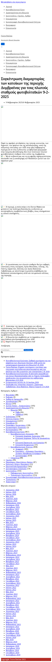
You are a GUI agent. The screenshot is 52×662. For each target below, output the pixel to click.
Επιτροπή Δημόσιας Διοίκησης (27, 436)
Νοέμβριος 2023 (12, 561)
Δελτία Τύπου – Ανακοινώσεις (18, 406)
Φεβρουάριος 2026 (13, 503)
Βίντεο (8, 404)
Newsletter (10, 395)
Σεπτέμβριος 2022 (13, 583)
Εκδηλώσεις (11, 417)
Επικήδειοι (10, 423)
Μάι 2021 (10, 618)
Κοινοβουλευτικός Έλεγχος (22, 447)
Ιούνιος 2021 (11, 616)
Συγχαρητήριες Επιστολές (16, 469)
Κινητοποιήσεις (12, 430)
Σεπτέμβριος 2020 (13, 635)
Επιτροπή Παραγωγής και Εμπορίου (29, 443)
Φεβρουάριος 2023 (13, 572)
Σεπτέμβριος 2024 (13, 540)
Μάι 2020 (10, 640)
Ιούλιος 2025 (11, 518)
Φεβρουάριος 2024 (13, 555)
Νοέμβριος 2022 (12, 579)
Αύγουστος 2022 (12, 585)
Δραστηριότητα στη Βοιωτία (17, 13)
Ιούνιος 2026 (11, 494)
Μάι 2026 (10, 496)
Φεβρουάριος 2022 (13, 598)
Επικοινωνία (11, 28)
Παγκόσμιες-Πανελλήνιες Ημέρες (19, 462)
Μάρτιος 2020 (11, 642)
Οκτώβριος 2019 (12, 653)
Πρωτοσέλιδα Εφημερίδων (16, 466)
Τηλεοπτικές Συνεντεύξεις (21, 475)
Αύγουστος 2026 (12, 490)
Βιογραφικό (10, 25)
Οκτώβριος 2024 (12, 538)
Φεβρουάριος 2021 (13, 624)
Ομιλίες (9, 460)
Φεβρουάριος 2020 (13, 644)
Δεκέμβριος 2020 (13, 629)
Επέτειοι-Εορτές (12, 419)
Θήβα (17, 412)
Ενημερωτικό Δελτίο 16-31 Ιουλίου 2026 (22, 382)
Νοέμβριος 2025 (12, 509)
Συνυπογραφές (21, 456)
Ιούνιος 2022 (11, 590)
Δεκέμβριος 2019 (13, 648)
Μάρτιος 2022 (11, 596)
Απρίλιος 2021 (12, 620)
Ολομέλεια (15, 458)
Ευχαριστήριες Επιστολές (16, 427)
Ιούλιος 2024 (11, 544)
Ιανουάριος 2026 (12, 505)
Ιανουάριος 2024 (12, 557)
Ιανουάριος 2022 (12, 601)
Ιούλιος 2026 (11, 492)
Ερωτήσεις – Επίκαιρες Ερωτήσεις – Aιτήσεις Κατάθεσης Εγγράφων (30, 452)
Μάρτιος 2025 (11, 527)
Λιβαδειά (19, 414)
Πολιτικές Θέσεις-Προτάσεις (17, 464)
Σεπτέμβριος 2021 (13, 609)
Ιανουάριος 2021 (12, 627)
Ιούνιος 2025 (11, 520)
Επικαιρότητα (11, 19)
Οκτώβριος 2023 (12, 564)
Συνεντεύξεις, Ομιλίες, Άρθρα (18, 16)
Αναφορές (19, 449)
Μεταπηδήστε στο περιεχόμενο (13, 2)
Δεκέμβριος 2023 (13, 559)
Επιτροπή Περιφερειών (24, 445)
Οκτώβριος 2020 (12, 633)
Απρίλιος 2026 (12, 499)
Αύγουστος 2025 (12, 516)
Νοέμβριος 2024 (12, 535)
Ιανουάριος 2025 (12, 531)
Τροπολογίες (11, 480)
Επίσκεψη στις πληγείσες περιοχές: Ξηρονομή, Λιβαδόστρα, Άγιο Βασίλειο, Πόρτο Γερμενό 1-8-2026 (27, 386)
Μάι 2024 (10, 548)
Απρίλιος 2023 (12, 568)
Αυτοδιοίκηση (11, 401)
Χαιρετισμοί (11, 482)
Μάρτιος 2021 (11, 622)
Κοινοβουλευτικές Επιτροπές (22, 434)
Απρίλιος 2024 (12, 551)
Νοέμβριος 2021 (12, 605)
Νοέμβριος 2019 (12, 650)
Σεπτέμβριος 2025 (13, 514)
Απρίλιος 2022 (12, 594)
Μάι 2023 (10, 566)
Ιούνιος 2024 (11, 546)
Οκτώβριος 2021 (12, 607)
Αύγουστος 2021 (12, 611)
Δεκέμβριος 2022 (13, 577)
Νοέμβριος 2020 (12, 631)
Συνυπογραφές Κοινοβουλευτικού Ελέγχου (23, 22)
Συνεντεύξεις (11, 471)
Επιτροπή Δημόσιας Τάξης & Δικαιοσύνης (32, 438)
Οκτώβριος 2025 (12, 512)
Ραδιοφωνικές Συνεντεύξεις (22, 473)
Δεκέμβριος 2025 (13, 507)
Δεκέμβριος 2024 (13, 533)
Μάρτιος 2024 (11, 553)
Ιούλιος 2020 (11, 637)
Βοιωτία (14, 410)
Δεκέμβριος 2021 (13, 603)
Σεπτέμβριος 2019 (13, 655)
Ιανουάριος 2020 (12, 646)
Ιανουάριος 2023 (12, 575)
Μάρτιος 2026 (11, 501)
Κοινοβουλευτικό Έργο (15, 10)
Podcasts (9, 397)
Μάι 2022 (10, 592)
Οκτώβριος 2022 (12, 581)
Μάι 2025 (10, 522)
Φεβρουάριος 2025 (13, 529)
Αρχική (9, 7)
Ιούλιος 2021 (11, 614)
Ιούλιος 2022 (11, 588)
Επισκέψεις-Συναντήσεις (16, 425)
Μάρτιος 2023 (11, 570)
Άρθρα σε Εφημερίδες (15, 399)
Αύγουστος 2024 (12, 542)
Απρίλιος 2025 (12, 525)
